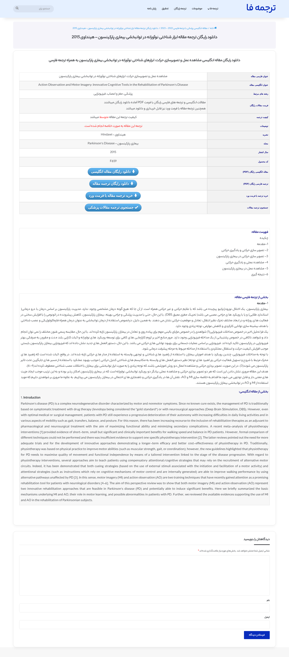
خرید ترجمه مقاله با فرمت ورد (111, 195)
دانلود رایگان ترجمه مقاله (111, 183)
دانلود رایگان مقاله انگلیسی (111, 171)
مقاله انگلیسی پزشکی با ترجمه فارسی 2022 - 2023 (184, 28)
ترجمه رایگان (180, 9)
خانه (212, 28)
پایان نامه (151, 9)
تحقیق (165, 9)
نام (268, 601)
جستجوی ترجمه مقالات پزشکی (110, 207)
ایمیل (267, 617)
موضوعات (197, 9)
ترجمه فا (214, 9)
